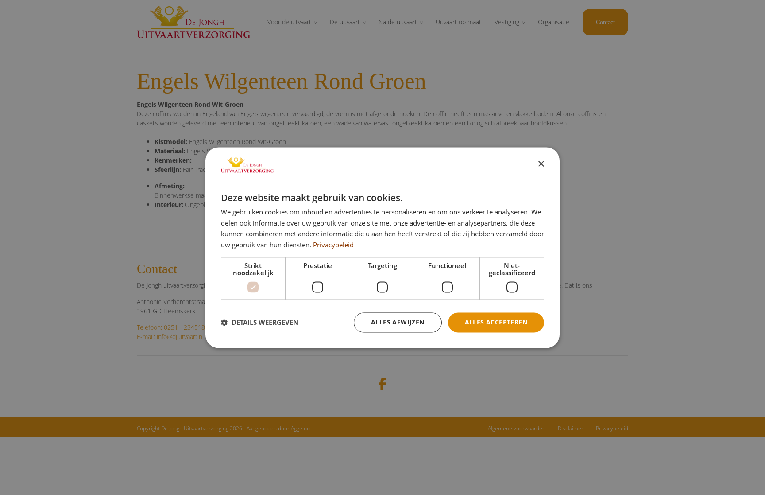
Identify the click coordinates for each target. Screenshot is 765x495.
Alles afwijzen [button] (398, 322)
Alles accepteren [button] (496, 322)
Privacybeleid (333, 245)
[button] (259, 322)
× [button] (540, 164)
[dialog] (382, 247)
